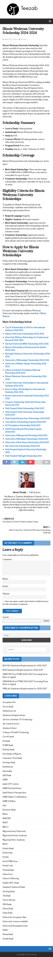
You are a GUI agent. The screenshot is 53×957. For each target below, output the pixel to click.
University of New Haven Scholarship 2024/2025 (27, 442)
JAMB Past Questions (12, 788)
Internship (7, 771)
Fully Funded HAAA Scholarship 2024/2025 (24, 408)
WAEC (5, 930)
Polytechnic (8, 852)
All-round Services (11, 723)
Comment (7, 559)
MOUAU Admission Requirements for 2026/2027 (25, 665)
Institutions (8, 766)
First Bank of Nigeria (12, 754)
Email (5, 586)
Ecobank (6, 741)
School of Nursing (11, 878)
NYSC (5, 844)
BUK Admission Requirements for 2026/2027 (23, 670)
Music (5, 814)
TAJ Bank (7, 895)
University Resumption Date (15, 926)
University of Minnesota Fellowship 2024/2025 (26, 435)
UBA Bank (7, 904)
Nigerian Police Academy (14, 840)
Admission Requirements (14, 715)
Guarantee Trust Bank (12, 758)
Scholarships (8, 870)
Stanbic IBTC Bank (11, 883)
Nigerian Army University (14, 831)
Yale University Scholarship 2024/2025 (22, 446)
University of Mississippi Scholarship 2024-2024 (27, 360)
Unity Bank (7, 913)
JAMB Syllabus (9, 801)
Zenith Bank (8, 938)
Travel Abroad (9, 900)
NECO (5, 827)
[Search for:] (26, 649)
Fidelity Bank (8, 749)
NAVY (5, 822)
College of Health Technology (16, 732)
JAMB (5, 779)
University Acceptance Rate (14, 917)
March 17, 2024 (11, 39)
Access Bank (8, 706)
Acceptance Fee (9, 702)
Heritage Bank (9, 762)
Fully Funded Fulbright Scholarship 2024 (23, 456)
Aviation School (9, 728)
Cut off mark (8, 736)
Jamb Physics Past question (14, 792)
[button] (49, 21)
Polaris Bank (8, 848)
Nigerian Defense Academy (15, 835)
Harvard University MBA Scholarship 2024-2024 (26, 344)
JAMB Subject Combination (14, 797)
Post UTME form (10, 861)
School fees (8, 874)
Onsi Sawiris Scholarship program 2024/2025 (25, 422)
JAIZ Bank (7, 775)
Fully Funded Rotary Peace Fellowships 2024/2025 (27, 418)
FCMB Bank (8, 745)
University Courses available (15, 921)
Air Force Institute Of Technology (17, 719)
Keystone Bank (9, 809)
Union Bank (8, 908)
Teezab (23, 39)
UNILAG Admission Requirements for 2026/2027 (25, 688)
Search (6, 617)
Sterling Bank (9, 891)
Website (6, 593)
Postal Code (8, 865)
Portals (6, 857)
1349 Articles (34, 492)
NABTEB (7, 818)
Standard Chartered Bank (14, 887)
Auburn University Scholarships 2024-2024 (24, 333)
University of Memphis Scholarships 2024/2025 (26, 439)
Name (5, 579)
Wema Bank (8, 934)
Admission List (9, 711)
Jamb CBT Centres (11, 784)
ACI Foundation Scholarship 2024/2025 (22, 425)
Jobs (4, 805)
